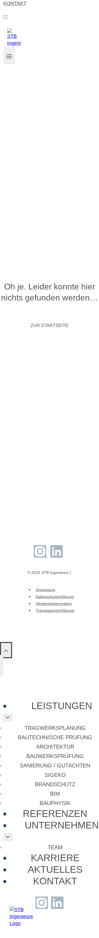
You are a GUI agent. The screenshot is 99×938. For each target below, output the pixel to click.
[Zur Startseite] (21, 923)
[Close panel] (1, 666)
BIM (55, 794)
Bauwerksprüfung (55, 756)
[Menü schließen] (2, 914)
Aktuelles (55, 869)
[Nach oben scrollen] (6, 650)
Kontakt (14, 3)
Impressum (45, 589)
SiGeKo (55, 775)
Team (55, 847)
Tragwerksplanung (55, 728)
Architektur (55, 747)
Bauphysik (55, 803)
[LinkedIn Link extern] (56, 556)
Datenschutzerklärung (55, 596)
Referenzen (55, 813)
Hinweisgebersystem (54, 603)
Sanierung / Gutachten (55, 765)
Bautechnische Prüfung (55, 737)
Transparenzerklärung (55, 610)
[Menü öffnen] (9, 55)
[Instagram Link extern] (41, 556)
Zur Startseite (49, 325)
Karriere (55, 857)
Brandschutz (55, 784)
